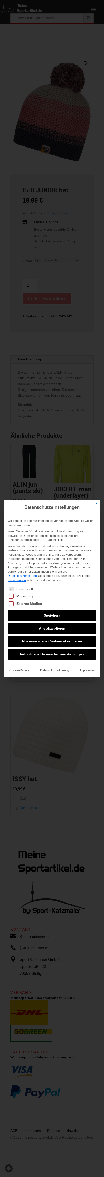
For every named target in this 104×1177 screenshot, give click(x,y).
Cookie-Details (19, 670)
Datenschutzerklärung (22, 576)
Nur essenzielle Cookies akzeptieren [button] (52, 641)
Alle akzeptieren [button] (52, 628)
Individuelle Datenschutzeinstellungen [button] (52, 654)
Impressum (87, 670)
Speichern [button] (52, 615)
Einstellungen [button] (17, 580)
